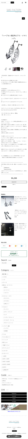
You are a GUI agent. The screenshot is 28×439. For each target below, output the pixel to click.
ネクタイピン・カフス (6, 296)
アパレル (4, 334)
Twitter (14, 398)
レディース (4, 282)
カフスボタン (6, 300)
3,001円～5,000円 (5, 358)
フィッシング (5, 339)
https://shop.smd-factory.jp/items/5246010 (9, 109)
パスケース (6, 292)
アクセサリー (5, 306)
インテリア (6, 328)
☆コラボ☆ (4, 276)
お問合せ (4, 380)
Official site (14, 393)
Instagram (14, 401)
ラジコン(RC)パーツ (6, 336)
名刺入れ (6, 287)
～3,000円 (4, 356)
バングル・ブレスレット (9, 317)
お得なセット (6, 303)
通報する (14, 184)
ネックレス (6, 309)
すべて (4, 245)
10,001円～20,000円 (6, 364)
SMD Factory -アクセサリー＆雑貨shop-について (12, 378)
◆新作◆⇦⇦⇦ (5, 274)
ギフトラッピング (6, 347)
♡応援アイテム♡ (6, 345)
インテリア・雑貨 (6, 326)
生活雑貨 (6, 330)
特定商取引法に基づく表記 (7, 384)
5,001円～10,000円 (6, 361)
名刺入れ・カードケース (7, 285)
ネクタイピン (6, 298)
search (12, 2)
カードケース (6, 290)
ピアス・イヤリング (8, 311)
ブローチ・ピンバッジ (8, 322)
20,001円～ (4, 367)
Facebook (14, 396)
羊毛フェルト (5, 342)
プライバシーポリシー (6, 382)
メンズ (3, 279)
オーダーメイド (5, 353)
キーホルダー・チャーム (9, 320)
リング (5, 314)
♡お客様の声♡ (5, 369)
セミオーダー (5, 350)
